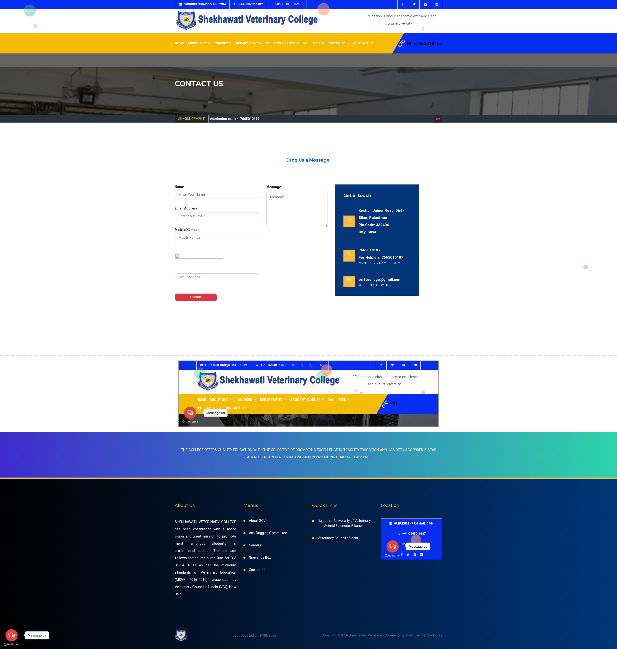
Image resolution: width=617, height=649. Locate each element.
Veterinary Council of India (338, 538)
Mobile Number (187, 230)
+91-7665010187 (250, 4)
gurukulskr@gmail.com (204, 4)
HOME (179, 43)
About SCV (257, 521)
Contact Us (258, 570)
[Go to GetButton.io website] (11, 644)
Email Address (186, 208)
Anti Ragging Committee (268, 533)
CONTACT (361, 43)
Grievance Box (260, 557)
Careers (255, 545)
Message (273, 187)
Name (179, 187)
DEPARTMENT (247, 43)
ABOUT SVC (197, 43)
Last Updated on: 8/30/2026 (254, 635)
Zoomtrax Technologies (423, 635)
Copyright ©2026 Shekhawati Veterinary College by (363, 635)
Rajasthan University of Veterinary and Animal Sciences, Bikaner (344, 523)
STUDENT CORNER (280, 43)
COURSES (221, 43)
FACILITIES (311, 43)
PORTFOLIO (336, 43)
